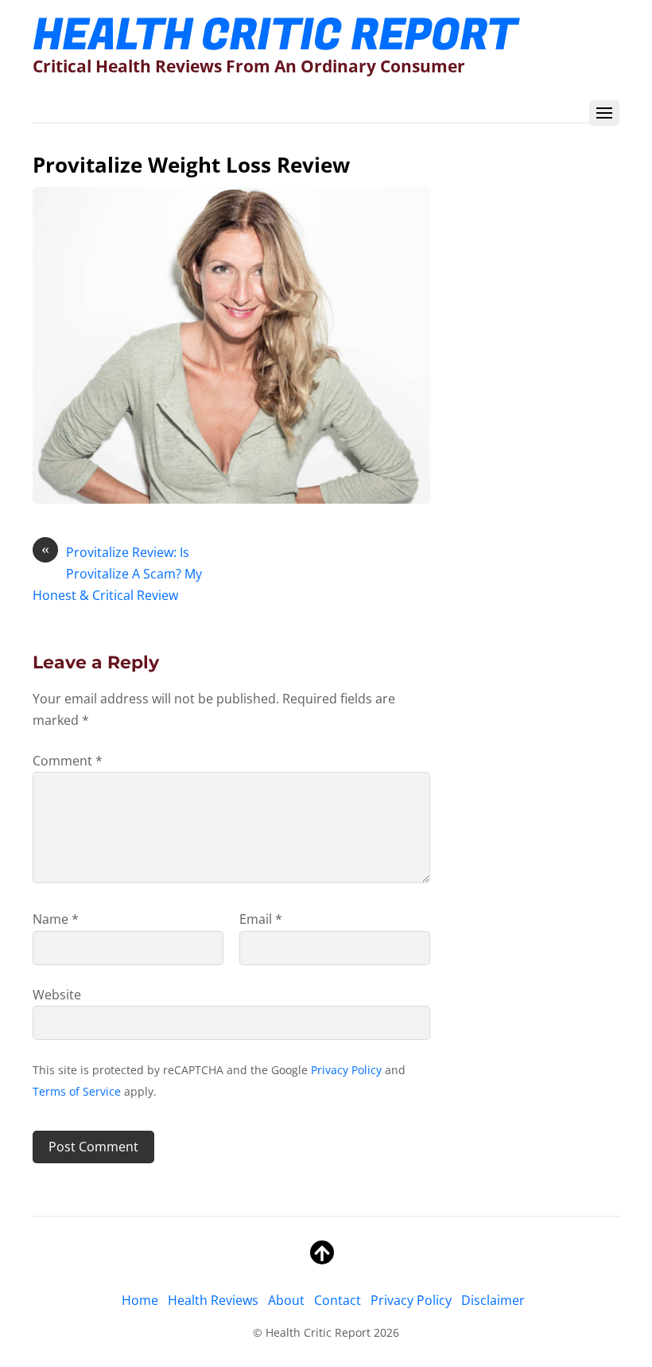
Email (260, 919)
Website (57, 994)
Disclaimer (493, 1300)
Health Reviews (213, 1300)
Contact (337, 1300)
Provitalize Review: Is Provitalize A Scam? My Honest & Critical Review (117, 573)
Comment (68, 760)
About (286, 1300)
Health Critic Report (318, 1332)
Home (140, 1300)
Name (56, 919)
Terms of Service (77, 1091)
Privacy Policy (346, 1069)
